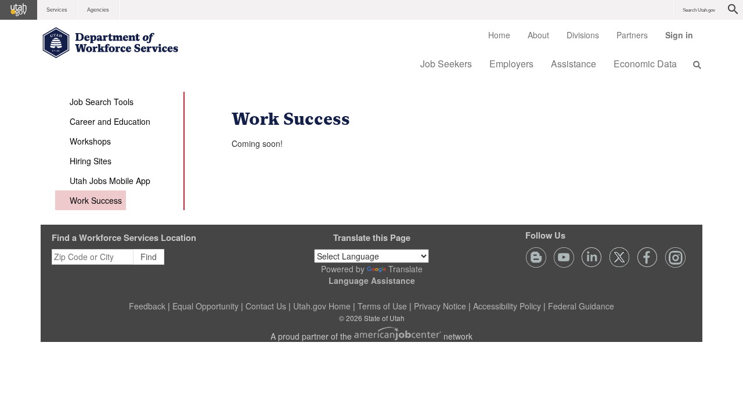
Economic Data (645, 63)
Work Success (96, 200)
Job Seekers (446, 63)
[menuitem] (499, 34)
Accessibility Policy (507, 306)
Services (56, 10)
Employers (511, 63)
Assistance (573, 63)
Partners (632, 35)
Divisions (583, 35)
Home (499, 35)
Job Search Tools (102, 101)
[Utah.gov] (18, 10)
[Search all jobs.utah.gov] (694, 64)
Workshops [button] (90, 141)
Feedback (147, 306)
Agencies (98, 10)
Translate (405, 269)
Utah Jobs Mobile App (110, 180)
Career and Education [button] (110, 121)
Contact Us (266, 306)
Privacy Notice (440, 306)
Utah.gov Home (322, 306)
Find (148, 256)
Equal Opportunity (205, 306)
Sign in (683, 38)
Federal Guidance (581, 306)
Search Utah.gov (699, 10)
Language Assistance (372, 280)
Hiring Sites (90, 161)
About (538, 35)
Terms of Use (382, 306)
